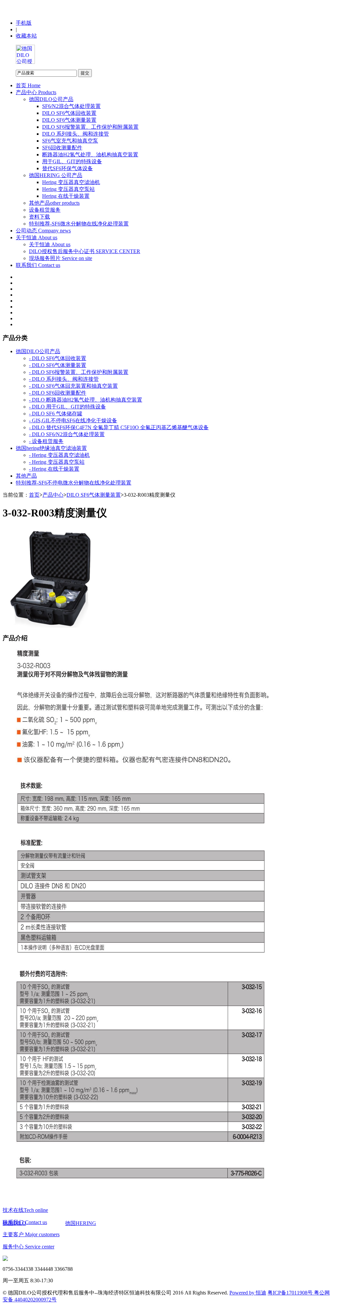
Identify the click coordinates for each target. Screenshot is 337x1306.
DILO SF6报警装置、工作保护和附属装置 (90, 127)
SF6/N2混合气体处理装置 (71, 106)
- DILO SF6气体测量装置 (57, 365)
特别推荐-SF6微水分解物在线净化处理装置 (79, 223)
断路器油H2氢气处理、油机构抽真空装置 (90, 154)
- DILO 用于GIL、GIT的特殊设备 (67, 406)
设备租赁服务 (45, 210)
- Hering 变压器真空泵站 (57, 462)
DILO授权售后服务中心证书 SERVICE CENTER (84, 251)
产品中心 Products (36, 92)
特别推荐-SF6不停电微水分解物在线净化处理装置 (73, 482)
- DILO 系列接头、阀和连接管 (64, 379)
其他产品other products (54, 203)
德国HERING (80, 1223)
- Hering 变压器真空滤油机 (59, 455)
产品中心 (53, 495)
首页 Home (28, 85)
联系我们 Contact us (38, 265)
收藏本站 (26, 36)
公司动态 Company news (43, 230)
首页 (34, 495)
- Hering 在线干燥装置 (54, 469)
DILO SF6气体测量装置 (69, 120)
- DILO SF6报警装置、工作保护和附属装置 (78, 372)
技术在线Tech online (25, 1210)
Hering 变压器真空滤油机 (71, 182)
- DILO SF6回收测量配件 (57, 393)
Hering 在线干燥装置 (66, 196)
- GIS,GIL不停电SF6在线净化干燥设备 (73, 420)
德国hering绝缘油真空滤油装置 (51, 448)
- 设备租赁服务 (46, 441)
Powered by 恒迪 (247, 1292)
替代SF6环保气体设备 (67, 168)
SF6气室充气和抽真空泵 (70, 141)
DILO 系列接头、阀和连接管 (75, 134)
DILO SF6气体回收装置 (69, 113)
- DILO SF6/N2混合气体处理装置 (67, 434)
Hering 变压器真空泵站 (68, 189)
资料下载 (39, 217)
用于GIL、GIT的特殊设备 (72, 161)
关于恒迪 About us (36, 237)
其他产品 (26, 476)
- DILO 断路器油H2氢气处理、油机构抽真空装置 (85, 400)
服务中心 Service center (28, 1246)
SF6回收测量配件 (62, 147)
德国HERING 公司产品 (55, 175)
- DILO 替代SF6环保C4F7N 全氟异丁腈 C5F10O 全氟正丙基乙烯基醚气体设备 (119, 427)
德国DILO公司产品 (51, 99)
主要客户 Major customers (31, 1234)
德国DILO (14, 1223)
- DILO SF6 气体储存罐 (55, 413)
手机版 (24, 23)
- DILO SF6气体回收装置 (57, 358)
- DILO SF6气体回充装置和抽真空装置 (73, 386)
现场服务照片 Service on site (60, 258)
